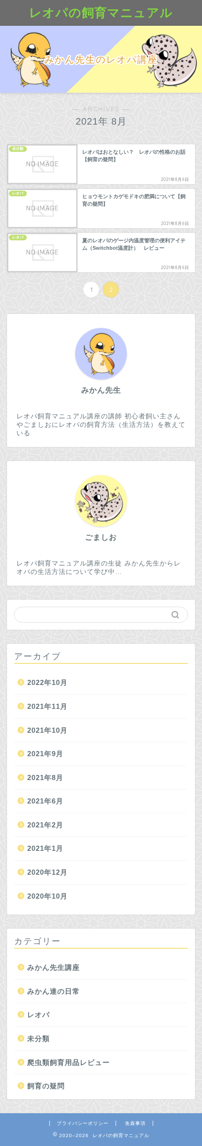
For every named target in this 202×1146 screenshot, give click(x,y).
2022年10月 (47, 682)
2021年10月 (47, 730)
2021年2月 (45, 825)
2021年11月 (47, 706)
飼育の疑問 (46, 1086)
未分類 (38, 1038)
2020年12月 (47, 872)
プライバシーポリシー (83, 1123)
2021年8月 (45, 777)
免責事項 (135, 1123)
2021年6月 (45, 801)
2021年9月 (45, 754)
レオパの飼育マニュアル (101, 12)
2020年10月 (47, 896)
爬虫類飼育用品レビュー (68, 1062)
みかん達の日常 (53, 991)
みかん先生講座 (53, 967)
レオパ (38, 1015)
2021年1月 (45, 848)
